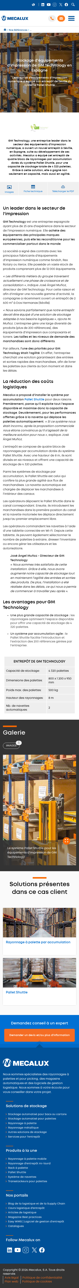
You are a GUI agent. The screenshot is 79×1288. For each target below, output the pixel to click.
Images (12, 745)
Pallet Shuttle (34, 399)
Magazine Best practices (25, 1217)
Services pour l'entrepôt (24, 1137)
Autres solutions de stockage (27, 1132)
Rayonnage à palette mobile (27, 1159)
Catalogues (16, 1226)
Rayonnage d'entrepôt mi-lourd (29, 1163)
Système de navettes (22, 1177)
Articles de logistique (22, 1212)
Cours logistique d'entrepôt (26, 1208)
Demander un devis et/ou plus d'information (39, 1035)
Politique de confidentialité (42, 1277)
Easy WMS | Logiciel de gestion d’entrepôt (36, 1222)
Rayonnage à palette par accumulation (38, 942)
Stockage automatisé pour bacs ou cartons (37, 1114)
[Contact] (61, 18)
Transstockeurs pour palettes (27, 1181)
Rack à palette (18, 1168)
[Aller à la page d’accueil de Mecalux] (5, 30)
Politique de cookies (37, 1281)
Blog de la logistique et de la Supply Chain (36, 1204)
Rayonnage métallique (23, 1128)
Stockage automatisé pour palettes (32, 1119)
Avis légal (12, 1277)
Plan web (11, 1281)
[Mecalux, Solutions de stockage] (14, 20)
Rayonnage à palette (22, 1123)
